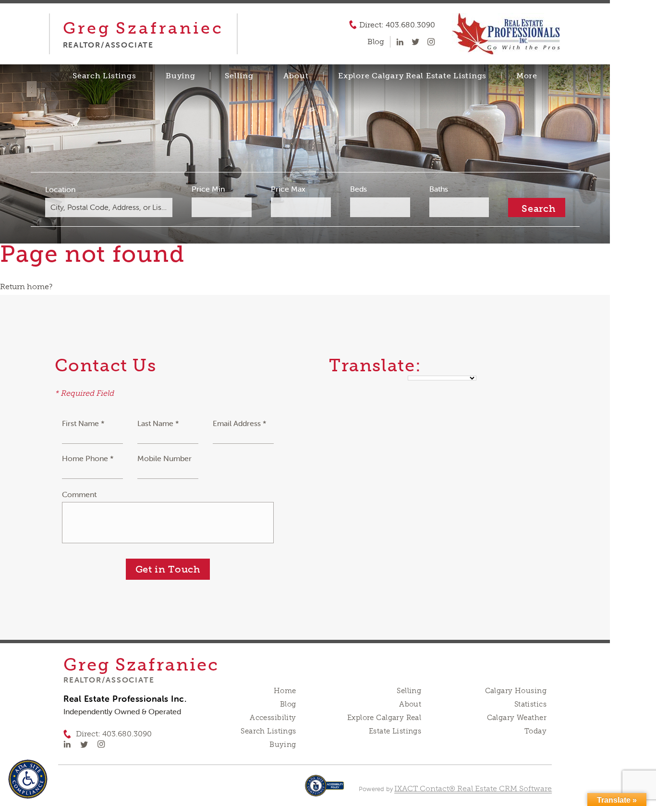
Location (60, 189)
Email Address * (240, 423)
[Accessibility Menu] (27, 779)
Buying (180, 76)
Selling (239, 76)
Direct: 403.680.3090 (397, 25)
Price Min (208, 189)
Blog (288, 704)
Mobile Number (164, 458)
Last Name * (158, 423)
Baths (438, 189)
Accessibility (273, 717)
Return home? (26, 286)
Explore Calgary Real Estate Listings (412, 76)
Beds (358, 189)
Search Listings (104, 76)
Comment (79, 494)
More (526, 76)
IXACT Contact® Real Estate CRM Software (473, 788)
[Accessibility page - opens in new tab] (324, 790)
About (296, 76)
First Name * (83, 423)
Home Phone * (88, 458)
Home (285, 690)
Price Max (288, 189)
